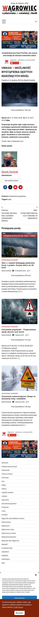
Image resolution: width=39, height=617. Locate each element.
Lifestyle (4, 496)
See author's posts (11, 181)
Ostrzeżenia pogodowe (17, 196)
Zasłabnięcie (6, 559)
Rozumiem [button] (19, 613)
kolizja (4, 485)
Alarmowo (5, 463)
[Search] (35, 21)
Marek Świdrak (29, 80)
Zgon (3, 563)
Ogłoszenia (5, 500)
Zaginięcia (5, 555)
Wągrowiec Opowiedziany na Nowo (13, 518)
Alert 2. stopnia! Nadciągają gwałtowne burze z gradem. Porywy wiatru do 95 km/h (18, 265)
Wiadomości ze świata (9, 533)
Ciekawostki (5, 470)
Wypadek (4, 544)
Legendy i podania (7, 492)
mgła (9, 199)
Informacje (5, 477)
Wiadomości (5, 526)
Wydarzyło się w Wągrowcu (10, 541)
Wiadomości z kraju (8, 529)
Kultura (4, 489)
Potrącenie (5, 507)
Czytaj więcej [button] (18, 607)
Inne (3, 481)
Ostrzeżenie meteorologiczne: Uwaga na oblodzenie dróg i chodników (18, 397)
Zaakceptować (19, 598)
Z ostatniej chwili (7, 548)
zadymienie (5, 552)
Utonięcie (4, 515)
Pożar (3, 511)
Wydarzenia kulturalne (9, 537)
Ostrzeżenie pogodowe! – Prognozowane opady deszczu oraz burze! (19, 330)
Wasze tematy (6, 522)
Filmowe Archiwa (7, 474)
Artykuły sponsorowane (9, 466)
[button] (36, 575)
